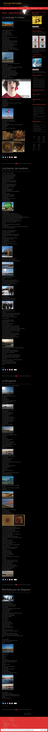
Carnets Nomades (12, 3)
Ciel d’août (41, 111)
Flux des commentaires (37, 128)
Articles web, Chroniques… (7, 723)
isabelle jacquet (35, 111)
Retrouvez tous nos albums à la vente (38, 28)
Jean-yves (35, 106)
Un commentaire (5, 159)
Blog (7, 8)
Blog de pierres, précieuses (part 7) (38, 79)
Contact (40, 8)
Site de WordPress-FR (36, 130)
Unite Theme (38, 718)
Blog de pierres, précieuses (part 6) (38, 82)
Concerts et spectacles (13, 8)
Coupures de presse (6, 724)
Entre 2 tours (5, 725)
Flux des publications (36, 126)
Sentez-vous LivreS (12, 720)
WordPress (44, 718)
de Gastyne (35, 109)
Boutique (27, 8)
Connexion (35, 124)
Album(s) (14, 724)
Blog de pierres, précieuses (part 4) (38, 86)
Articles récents (27, 713)
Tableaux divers (6, 728)
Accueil (4, 8)
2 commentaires (5, 372)
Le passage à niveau (13, 17)
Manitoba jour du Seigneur (16, 589)
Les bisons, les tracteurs (15, 168)
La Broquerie (9, 380)
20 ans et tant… (35, 77)
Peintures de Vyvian (34, 8)
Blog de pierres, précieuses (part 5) (38, 84)
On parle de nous (22, 8)
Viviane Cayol (12, 19)
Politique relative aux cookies (29, 730)
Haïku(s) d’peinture (15, 725)
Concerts (11, 719)
